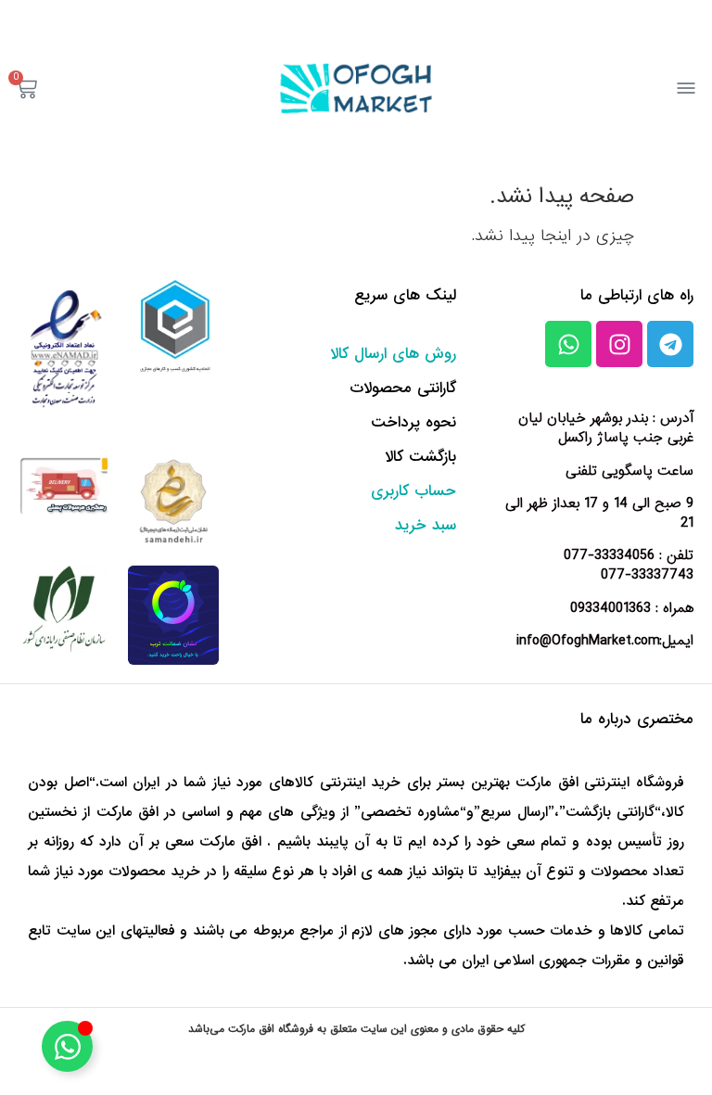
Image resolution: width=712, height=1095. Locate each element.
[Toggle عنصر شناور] (67, 1046)
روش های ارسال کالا (393, 353)
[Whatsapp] (568, 344)
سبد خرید (425, 525)
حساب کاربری (413, 491)
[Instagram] (619, 344)
